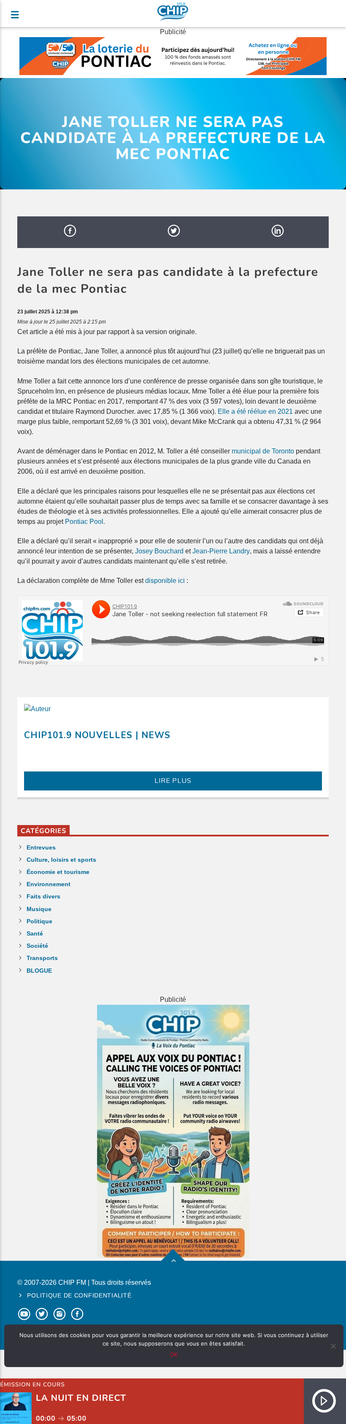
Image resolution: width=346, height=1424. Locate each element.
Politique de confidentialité (79, 1295)
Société (37, 945)
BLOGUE (39, 970)
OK (174, 1354)
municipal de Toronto (263, 451)
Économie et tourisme (58, 871)
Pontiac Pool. (86, 521)
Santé (35, 933)
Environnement (48, 884)
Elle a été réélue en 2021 (255, 411)
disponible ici (165, 580)
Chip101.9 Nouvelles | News (97, 735)
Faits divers (43, 896)
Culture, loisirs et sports (61, 859)
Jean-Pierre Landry (221, 551)
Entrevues (41, 847)
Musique (39, 909)
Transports (42, 958)
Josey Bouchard (159, 551)
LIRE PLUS (172, 780)
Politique (39, 921)
